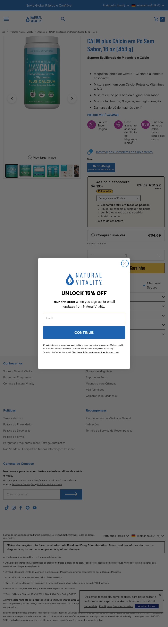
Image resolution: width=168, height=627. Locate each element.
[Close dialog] (124, 263)
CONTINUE (84, 332)
